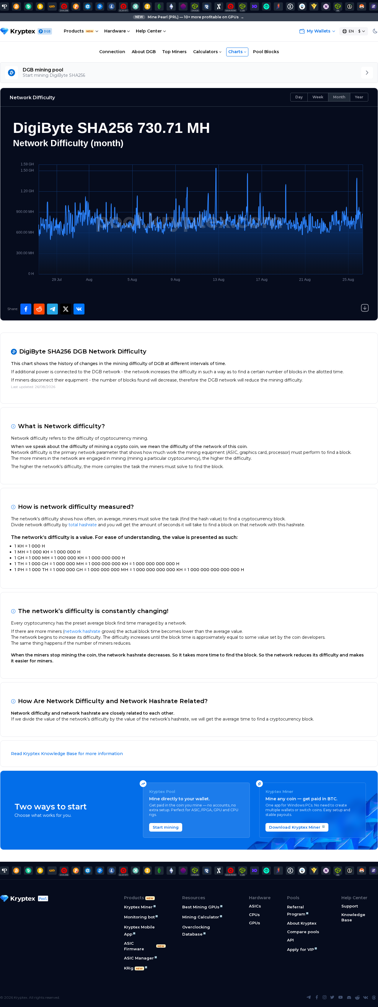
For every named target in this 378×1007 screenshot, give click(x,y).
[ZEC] (147, 6)
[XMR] (361, 6)
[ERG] (290, 6)
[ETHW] (171, 6)
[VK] (365, 997)
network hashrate (82, 631)
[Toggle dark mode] (375, 31)
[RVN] (278, 6)
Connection (112, 51)
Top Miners (174, 51)
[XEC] (87, 6)
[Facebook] (317, 997)
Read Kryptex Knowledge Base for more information (67, 753)
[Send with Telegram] (52, 309)
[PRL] (4, 6)
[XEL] (266, 6)
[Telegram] (309, 997)
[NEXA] (313, 6)
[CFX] (302, 6)
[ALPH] (218, 6)
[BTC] (16, 6)
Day (299, 97)
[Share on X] (65, 309)
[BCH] (28, 6)
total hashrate (83, 524)
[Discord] (349, 997)
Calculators (205, 51)
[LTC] (111, 6)
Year (359, 97)
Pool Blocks (266, 51)
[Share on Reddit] (39, 309)
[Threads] (374, 997)
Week (317, 97)
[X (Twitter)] (332, 997)
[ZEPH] (373, 6)
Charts (235, 51)
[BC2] (75, 6)
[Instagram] (324, 997)
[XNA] (325, 6)
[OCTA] (183, 6)
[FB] (52, 6)
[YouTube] (340, 997)
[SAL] (349, 6)
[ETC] (159, 6)
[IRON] (254, 6)
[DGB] (99, 6)
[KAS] (135, 6)
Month (339, 97)
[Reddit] (357, 997)
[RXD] (206, 6)
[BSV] (40, 6)
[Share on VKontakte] (79, 309)
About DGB (144, 51)
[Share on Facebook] (25, 309)
